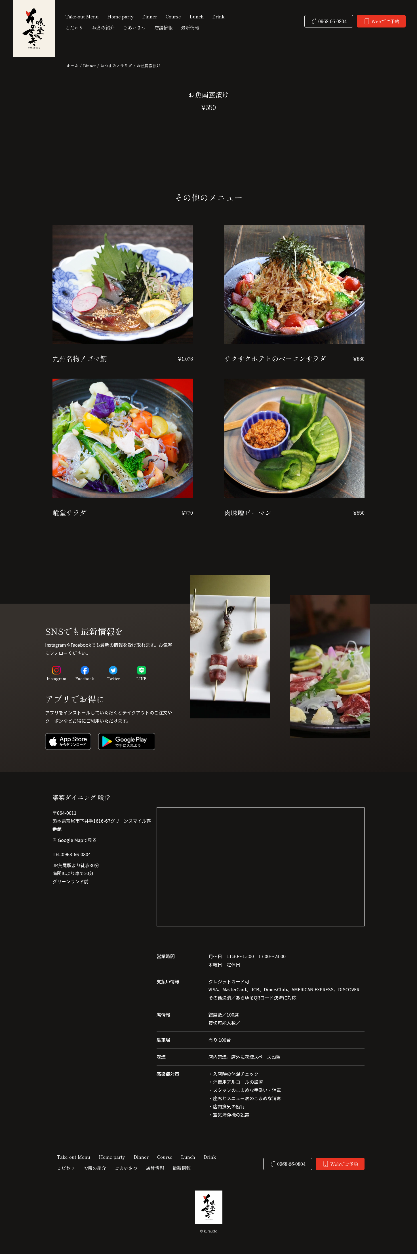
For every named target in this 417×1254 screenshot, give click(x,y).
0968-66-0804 (76, 854)
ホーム (73, 65)
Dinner (89, 65)
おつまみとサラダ (116, 65)
